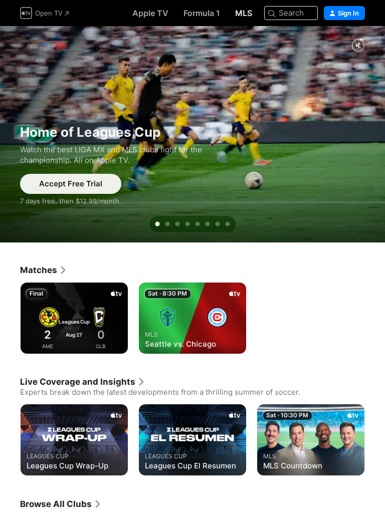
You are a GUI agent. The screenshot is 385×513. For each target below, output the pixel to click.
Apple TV (150, 13)
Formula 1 (201, 13)
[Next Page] (375, 318)
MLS (243, 13)
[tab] (157, 224)
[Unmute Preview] (358, 46)
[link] (43, 270)
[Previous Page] (10, 318)
